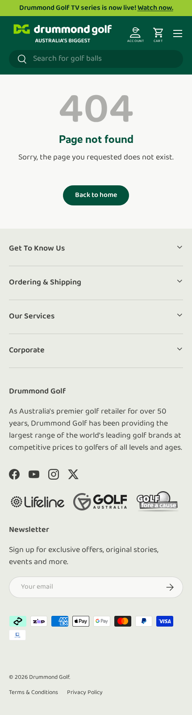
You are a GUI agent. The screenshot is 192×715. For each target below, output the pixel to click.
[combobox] (96, 59)
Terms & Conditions (33, 692)
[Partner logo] (37, 501)
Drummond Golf (49, 677)
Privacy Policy (85, 692)
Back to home (96, 195)
